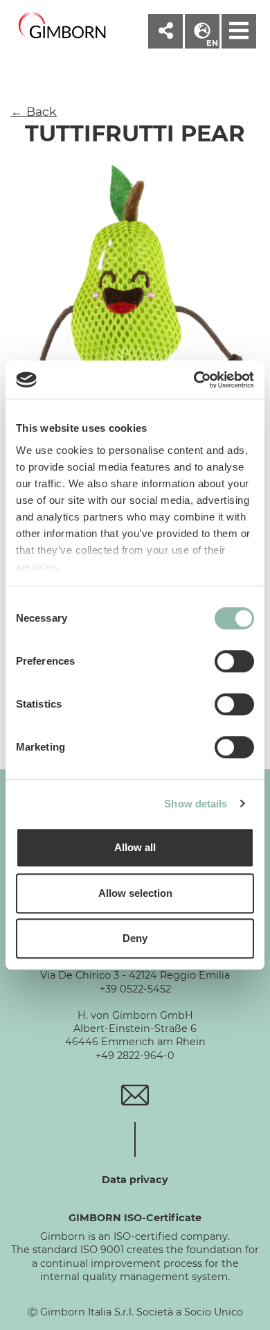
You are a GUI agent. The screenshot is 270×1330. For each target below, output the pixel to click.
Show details (195, 804)
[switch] (234, 661)
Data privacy (135, 1179)
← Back (33, 111)
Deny (135, 938)
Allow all (135, 847)
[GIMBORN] (62, 26)
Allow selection (135, 893)
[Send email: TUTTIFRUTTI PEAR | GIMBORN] (134, 1094)
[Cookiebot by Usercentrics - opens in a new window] (194, 380)
